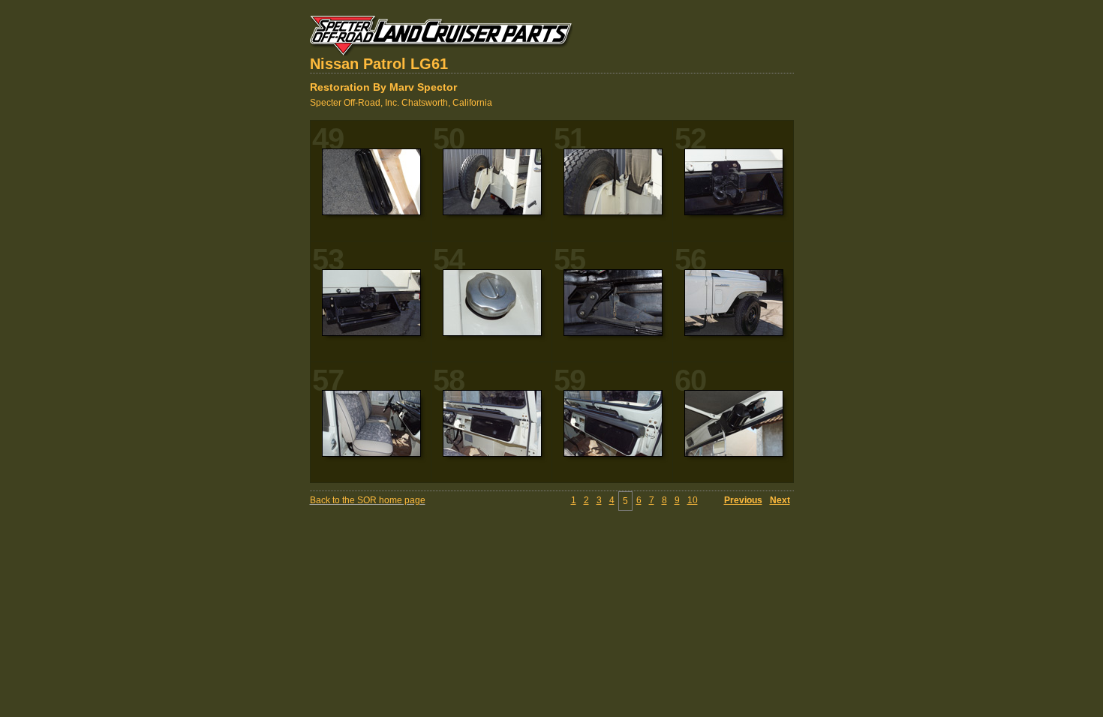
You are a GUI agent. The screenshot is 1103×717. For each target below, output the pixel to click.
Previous (743, 500)
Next (780, 500)
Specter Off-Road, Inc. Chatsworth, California (401, 103)
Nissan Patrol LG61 (379, 64)
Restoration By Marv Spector (383, 87)
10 (692, 500)
